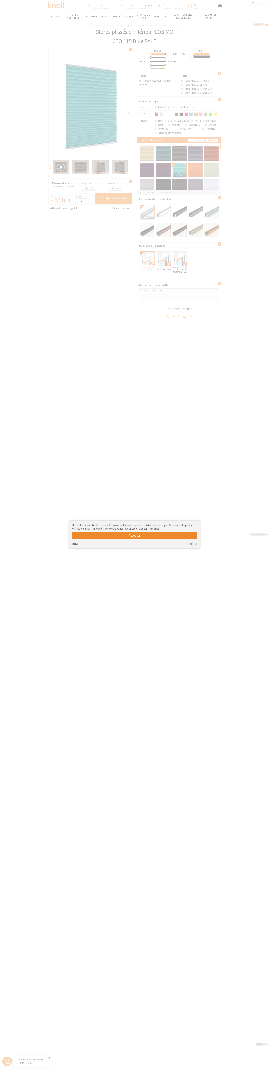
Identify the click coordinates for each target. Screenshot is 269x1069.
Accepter (134, 535)
